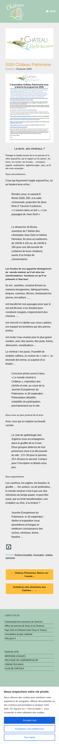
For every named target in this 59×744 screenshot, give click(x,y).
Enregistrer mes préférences (29, 729)
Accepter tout (29, 720)
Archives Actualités (23, 555)
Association (38, 555)
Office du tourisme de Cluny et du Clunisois (24, 626)
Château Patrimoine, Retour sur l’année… (29, 574)
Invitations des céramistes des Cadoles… (29, 589)
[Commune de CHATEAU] (15, 11)
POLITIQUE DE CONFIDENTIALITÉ (21, 660)
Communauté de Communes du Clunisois (23, 622)
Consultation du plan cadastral (18, 634)
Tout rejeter (29, 737)
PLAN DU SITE (12, 652)
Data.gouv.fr (10, 638)
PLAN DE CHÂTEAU (14, 668)
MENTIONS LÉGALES (15, 656)
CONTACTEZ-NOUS (14, 664)
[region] (29, 715)
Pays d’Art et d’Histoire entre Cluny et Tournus (26, 630)
